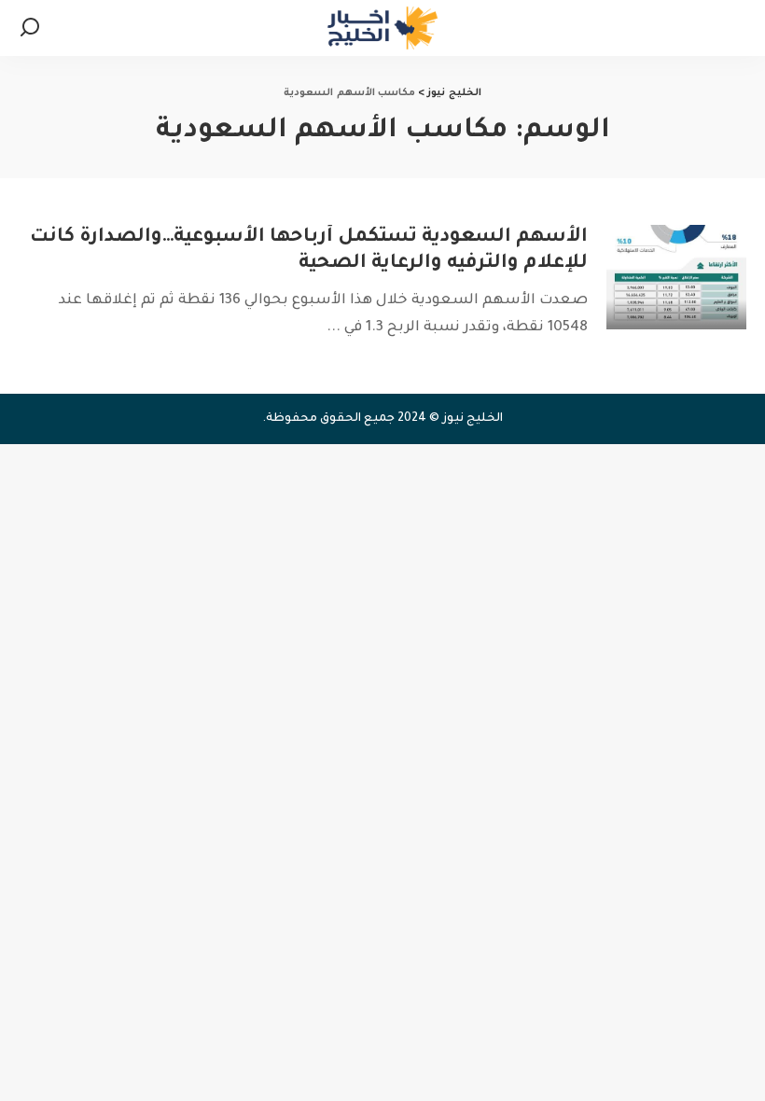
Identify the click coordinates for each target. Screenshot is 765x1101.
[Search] (30, 28)
